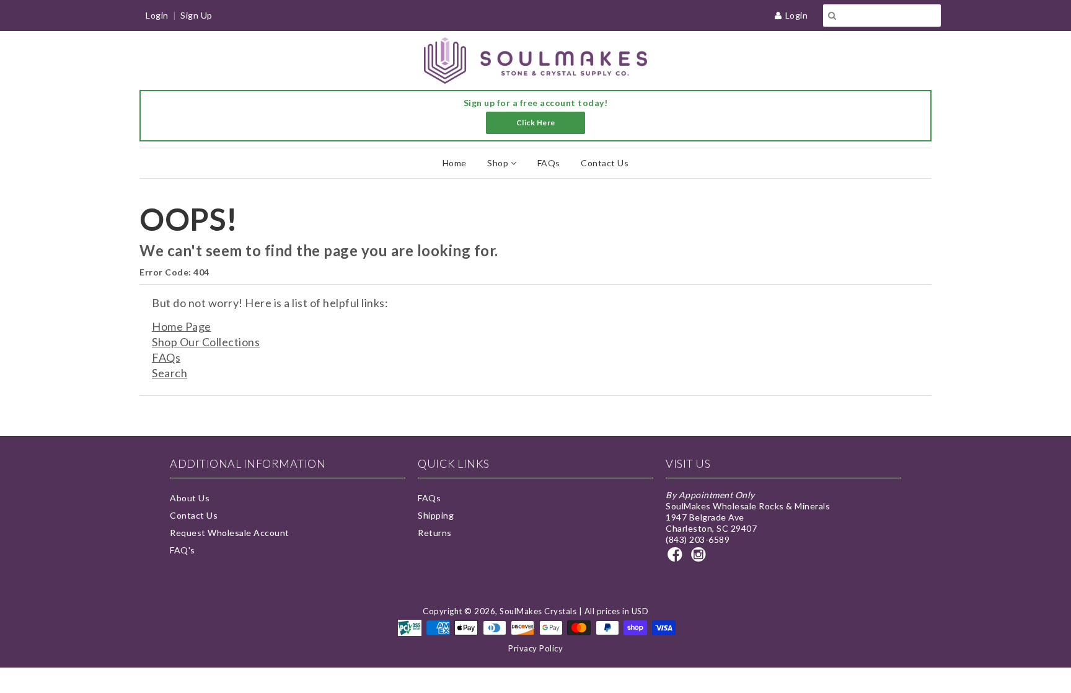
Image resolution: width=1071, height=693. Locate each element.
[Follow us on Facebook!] (677, 558)
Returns (435, 532)
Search (169, 373)
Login (796, 15)
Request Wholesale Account (229, 532)
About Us (189, 498)
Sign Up (196, 15)
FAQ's (182, 550)
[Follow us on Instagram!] (700, 558)
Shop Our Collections (206, 342)
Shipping (436, 515)
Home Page (181, 326)
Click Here (535, 122)
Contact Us (604, 163)
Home (455, 163)
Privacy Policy (535, 648)
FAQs (548, 163)
